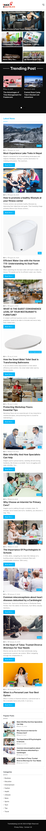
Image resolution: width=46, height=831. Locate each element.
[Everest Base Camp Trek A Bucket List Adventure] (33, 81)
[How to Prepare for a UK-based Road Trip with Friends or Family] (33, 54)
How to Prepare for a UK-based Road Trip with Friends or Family (33, 59)
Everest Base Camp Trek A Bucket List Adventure (32, 94)
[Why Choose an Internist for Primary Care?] (9, 733)
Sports (7, 801)
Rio (6, 150)
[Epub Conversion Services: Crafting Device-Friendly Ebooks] (33, 39)
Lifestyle (7, 795)
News (6, 798)
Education (8, 781)
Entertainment (9, 785)
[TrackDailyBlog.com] (9, 5)
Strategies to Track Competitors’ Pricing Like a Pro (11, 44)
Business (8, 778)
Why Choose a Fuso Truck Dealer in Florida (20, 29)
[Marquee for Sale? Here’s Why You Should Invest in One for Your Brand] (12, 54)
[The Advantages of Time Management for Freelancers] (12, 81)
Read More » (9, 165)
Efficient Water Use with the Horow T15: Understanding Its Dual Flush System (21, 263)
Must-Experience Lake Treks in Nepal (22, 153)
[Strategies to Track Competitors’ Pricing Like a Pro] (12, 39)
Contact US (28, 827)
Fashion (7, 788)
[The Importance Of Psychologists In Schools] (9, 741)
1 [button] (21, 107)
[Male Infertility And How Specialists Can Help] (9, 724)
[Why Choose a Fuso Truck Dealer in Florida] (23, 21)
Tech (6, 805)
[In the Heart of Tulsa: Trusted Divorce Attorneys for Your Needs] (9, 761)
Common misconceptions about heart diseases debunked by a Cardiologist (28, 750)
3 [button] (24, 107)
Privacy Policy (18, 827)
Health (7, 791)
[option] (23, 36)
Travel (7, 811)
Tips (6, 808)
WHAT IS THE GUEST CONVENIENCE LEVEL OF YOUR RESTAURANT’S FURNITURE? (22, 312)
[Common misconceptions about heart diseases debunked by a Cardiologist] (9, 750)
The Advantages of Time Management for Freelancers (12, 94)
